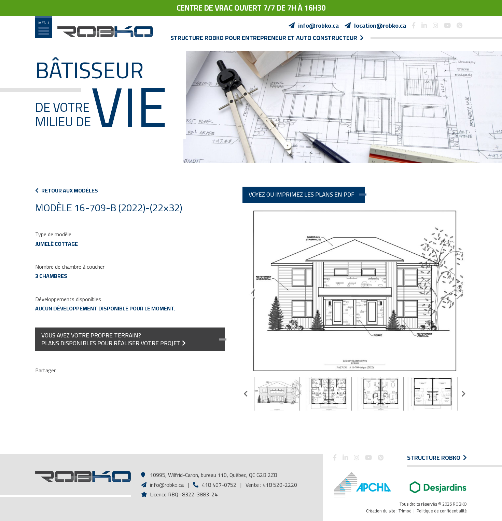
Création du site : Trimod (389, 511)
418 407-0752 (218, 485)
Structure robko (435, 458)
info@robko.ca (167, 485)
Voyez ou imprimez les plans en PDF (301, 194)
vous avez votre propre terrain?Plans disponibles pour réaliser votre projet (111, 339)
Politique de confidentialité (442, 511)
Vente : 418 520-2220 (271, 485)
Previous (251, 290)
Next (458, 290)
